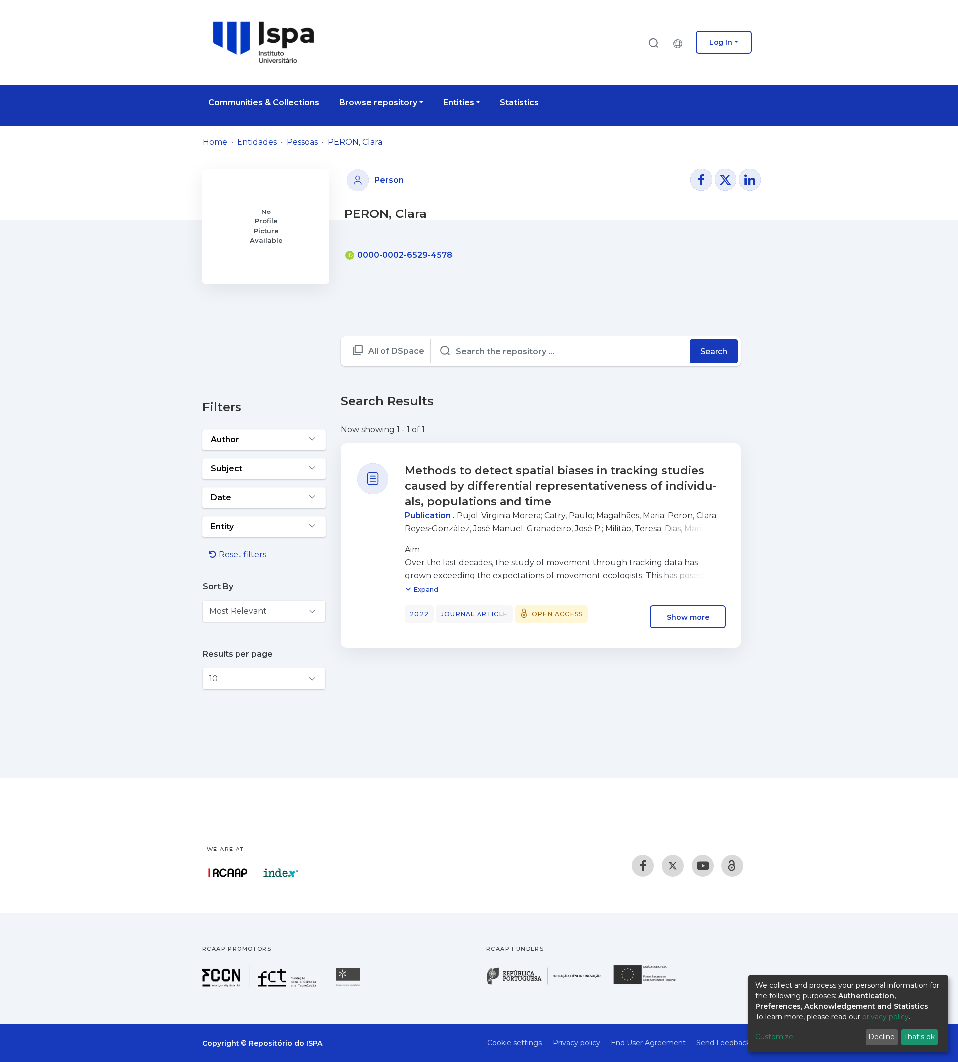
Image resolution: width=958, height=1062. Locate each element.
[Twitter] (673, 866)
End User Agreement (648, 1042)
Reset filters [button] (241, 554)
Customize (774, 1036)
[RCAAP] (732, 866)
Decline (881, 1036)
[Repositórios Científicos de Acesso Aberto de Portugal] (228, 873)
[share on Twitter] (725, 180)
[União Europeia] (650, 983)
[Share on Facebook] (701, 180)
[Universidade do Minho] (349, 985)
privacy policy (885, 1016)
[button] (680, 42)
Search (713, 351)
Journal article (474, 614)
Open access (557, 614)
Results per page (238, 654)
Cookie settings (514, 1042)
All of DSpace (396, 351)
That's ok (919, 1036)
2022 (419, 614)
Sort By (218, 586)
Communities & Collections (263, 102)
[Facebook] (643, 866)
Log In (720, 42)
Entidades (257, 142)
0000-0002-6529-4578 (403, 255)
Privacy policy (576, 1042)
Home (215, 142)
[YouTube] (703, 866)
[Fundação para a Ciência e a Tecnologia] (260, 985)
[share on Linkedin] (750, 180)
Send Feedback (723, 1042)
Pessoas (302, 142)
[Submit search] (653, 42)
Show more (688, 616)
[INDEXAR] (281, 873)
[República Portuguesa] (548, 983)
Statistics (519, 102)
